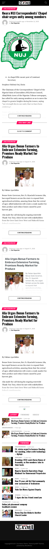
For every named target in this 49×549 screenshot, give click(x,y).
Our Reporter (15, 23)
